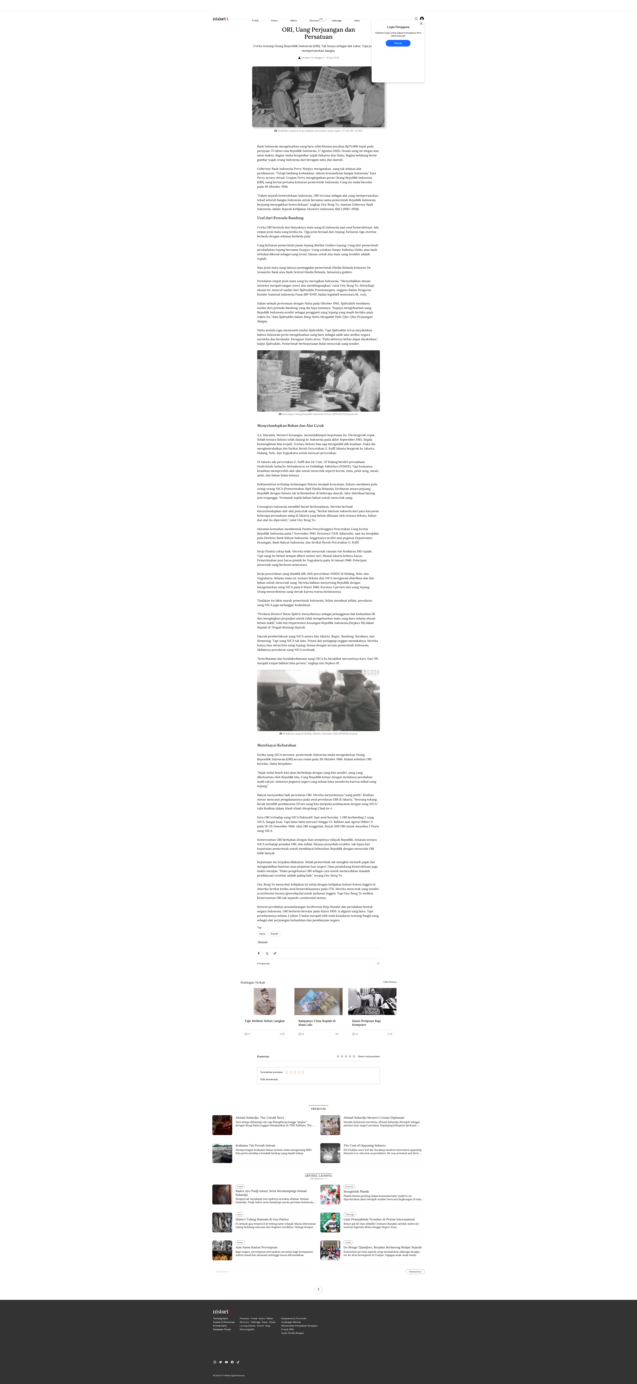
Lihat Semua (389, 981)
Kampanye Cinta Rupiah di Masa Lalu (316, 1023)
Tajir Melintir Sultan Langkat (265, 1021)
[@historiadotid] (226, 1362)
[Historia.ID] (220, 19)
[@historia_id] (220, 1362)
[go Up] (318, 1289)
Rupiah (274, 933)
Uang (262, 933)
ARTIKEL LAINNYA (318, 1175)
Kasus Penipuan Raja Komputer (366, 1023)
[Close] (421, 23)
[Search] (416, 19)
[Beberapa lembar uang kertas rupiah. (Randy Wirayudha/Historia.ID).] (318, 1001)
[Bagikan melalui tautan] (275, 953)
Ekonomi (263, 941)
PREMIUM (318, 1108)
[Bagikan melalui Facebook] (258, 953)
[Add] (318, 96)
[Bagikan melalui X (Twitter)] (266, 953)
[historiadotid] (214, 1362)
